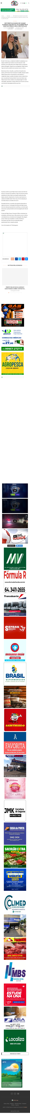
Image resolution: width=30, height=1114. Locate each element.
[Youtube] (24, 3)
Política (12, 1105)
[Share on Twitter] (19, 259)
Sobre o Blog (6, 1103)
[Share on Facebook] (16, 259)
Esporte (17, 1105)
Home (2, 15)
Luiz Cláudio (11, 27)
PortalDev (25, 1107)
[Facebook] (12, 1094)
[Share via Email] (26, 259)
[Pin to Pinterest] (23, 259)
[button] (15, 10)
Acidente (24, 1103)
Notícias (8, 15)
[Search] (28, 3)
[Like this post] (12, 259)
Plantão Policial (18, 1103)
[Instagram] (22, 3)
